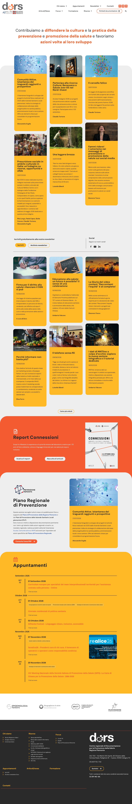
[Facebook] (120, 6)
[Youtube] (123, 6)
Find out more (33, 591)
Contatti (110, 6)
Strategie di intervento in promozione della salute (90, 604)
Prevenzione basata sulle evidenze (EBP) (64, 604)
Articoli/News (44, 11)
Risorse (87, 11)
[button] (66, 411)
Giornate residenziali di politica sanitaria (47, 611)
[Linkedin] (126, 6)
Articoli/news (33, 768)
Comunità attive (24, 531)
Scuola (15, 531)
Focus (58, 11)
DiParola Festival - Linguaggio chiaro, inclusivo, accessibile (55, 624)
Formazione (73, 11)
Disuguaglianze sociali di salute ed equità (40, 604)
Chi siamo (61, 6)
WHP (33, 531)
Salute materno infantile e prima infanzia (39, 641)
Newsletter (94, 6)
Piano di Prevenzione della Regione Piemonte (40, 515)
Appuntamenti (78, 6)
